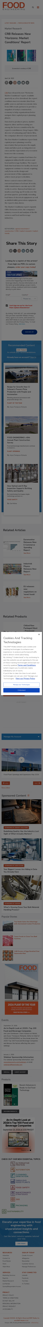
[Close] (39, 634)
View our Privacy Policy (25, 678)
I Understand (21, 690)
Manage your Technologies (21, 685)
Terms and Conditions (27, 665)
